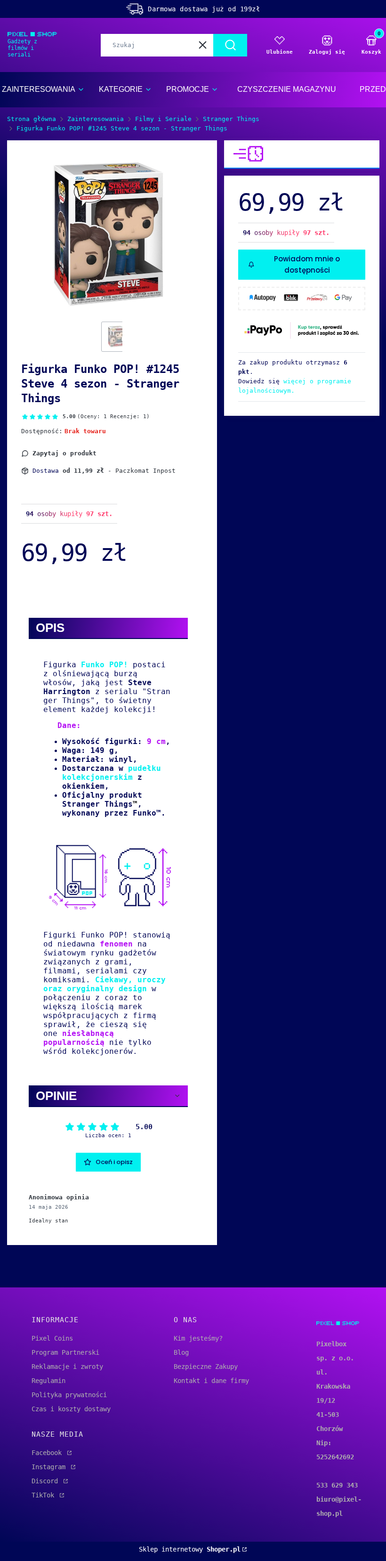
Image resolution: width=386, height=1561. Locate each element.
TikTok (45, 1495)
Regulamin (48, 1380)
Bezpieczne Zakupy (206, 1366)
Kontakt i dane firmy (211, 1380)
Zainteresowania (95, 118)
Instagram (50, 1467)
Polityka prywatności (69, 1395)
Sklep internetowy (190, 1549)
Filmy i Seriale (163, 118)
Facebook (48, 1452)
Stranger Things (231, 118)
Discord (47, 1481)
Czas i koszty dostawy (71, 1409)
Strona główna (31, 118)
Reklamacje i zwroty (67, 1366)
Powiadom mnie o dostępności (307, 264)
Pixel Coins (52, 1338)
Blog (181, 1352)
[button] (230, 45)
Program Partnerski (65, 1352)
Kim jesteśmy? (198, 1338)
